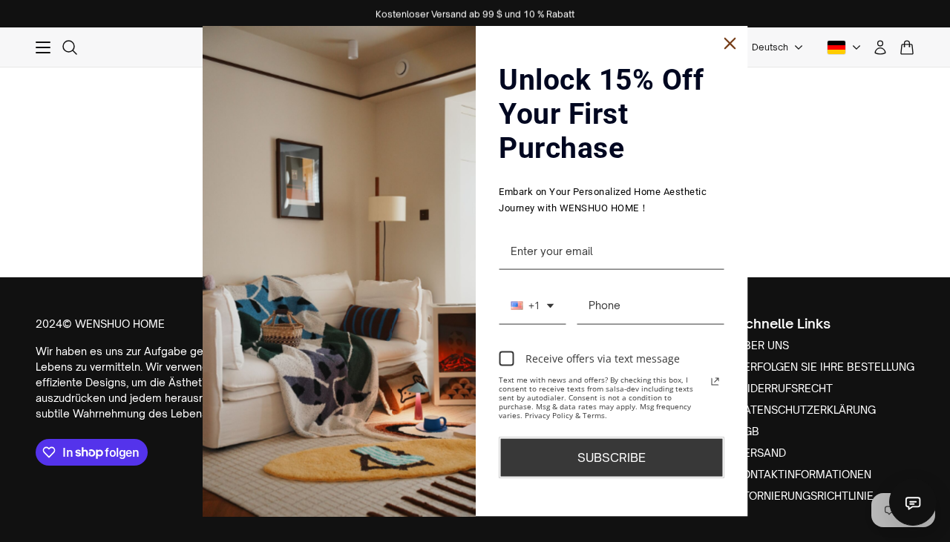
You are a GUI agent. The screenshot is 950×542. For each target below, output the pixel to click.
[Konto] (880, 47)
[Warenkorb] (907, 47)
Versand (761, 452)
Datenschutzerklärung (806, 409)
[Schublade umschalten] (43, 47)
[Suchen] (69, 47)
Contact (913, 502)
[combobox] (532, 306)
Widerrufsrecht (784, 388)
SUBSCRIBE (611, 457)
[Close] (730, 43)
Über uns (762, 345)
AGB (747, 431)
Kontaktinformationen (803, 474)
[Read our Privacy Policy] (715, 382)
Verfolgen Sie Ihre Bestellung (825, 366)
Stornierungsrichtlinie (805, 495)
